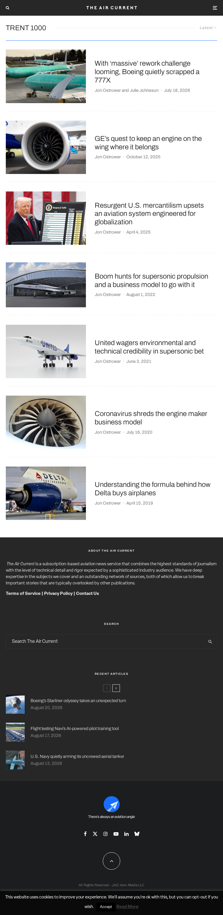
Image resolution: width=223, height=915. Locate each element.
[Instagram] (105, 833)
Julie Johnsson (144, 90)
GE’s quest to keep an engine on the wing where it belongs (148, 143)
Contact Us (87, 594)
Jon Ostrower (108, 90)
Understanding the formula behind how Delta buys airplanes (153, 489)
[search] (210, 642)
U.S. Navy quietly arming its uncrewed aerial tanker (77, 756)
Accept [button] (106, 907)
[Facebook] (85, 833)
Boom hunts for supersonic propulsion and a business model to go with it (151, 280)
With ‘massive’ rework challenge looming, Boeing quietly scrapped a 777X (147, 72)
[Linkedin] (126, 833)
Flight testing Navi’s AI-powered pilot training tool (74, 728)
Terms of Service (23, 594)
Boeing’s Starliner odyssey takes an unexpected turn (78, 700)
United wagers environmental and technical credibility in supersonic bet (149, 347)
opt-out (199, 897)
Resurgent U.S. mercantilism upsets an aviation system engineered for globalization (149, 214)
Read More (127, 907)
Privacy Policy (58, 594)
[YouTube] (116, 833)
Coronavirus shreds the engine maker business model (151, 418)
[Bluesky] (137, 833)
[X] (95, 833)
